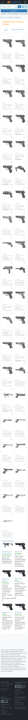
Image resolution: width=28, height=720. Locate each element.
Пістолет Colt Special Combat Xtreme (6, 208)
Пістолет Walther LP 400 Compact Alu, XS (19, 485)
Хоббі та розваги (8, 17)
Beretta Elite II (18, 551)
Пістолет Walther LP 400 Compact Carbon (6, 510)
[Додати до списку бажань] (11, 36)
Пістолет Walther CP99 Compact (6, 182)
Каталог (14, 11)
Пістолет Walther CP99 (6, 308)
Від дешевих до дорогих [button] (17, 29)
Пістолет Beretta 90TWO (19, 56)
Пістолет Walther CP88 (6, 383)
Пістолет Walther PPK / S (19, 131)
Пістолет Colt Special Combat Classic (6, 233)
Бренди (4, 13)
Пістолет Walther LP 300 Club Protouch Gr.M (19, 409)
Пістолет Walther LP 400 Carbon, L (19, 433)
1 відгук (23, 134)
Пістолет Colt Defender (18, 106)
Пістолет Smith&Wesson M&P (19, 309)
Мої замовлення (19, 702)
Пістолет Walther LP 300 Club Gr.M (6, 433)
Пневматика (17, 17)
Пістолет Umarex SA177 (6, 131)
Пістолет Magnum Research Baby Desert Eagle (7, 57)
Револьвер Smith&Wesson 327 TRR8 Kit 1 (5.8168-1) (20, 183)
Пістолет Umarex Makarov (19, 81)
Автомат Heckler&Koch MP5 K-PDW (7, 409)
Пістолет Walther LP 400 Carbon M (19, 509)
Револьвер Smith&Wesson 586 (7, 333)
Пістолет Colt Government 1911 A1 (7, 359)
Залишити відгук (8, 58)
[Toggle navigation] (3, 2)
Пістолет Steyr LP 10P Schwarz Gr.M (7, 484)
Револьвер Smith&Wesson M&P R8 (6, 82)
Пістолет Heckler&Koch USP (7, 157)
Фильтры (6, 30)
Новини (17, 694)
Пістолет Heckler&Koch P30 (20, 333)
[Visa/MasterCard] (7, 701)
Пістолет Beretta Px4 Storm (19, 207)
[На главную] (1, 17)
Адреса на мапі (5, 688)
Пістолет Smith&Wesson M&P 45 (19, 258)
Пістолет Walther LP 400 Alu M (6, 459)
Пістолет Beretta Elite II (19, 157)
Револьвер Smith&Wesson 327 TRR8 (7, 258)
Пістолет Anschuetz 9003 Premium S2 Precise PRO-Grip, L (7, 535)
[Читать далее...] (2, 600)
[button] (25, 2)
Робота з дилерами (6, 714)
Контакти (3, 690)
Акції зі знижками (13, 13)
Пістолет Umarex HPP (19, 232)
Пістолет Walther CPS (6, 106)
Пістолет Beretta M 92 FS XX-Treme (20, 383)
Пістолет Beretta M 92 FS (20, 358)
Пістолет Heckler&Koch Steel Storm (7, 283)
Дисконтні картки (19, 692)
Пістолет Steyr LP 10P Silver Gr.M (19, 459)
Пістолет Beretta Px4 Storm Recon (19, 282)
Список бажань (19, 704)
